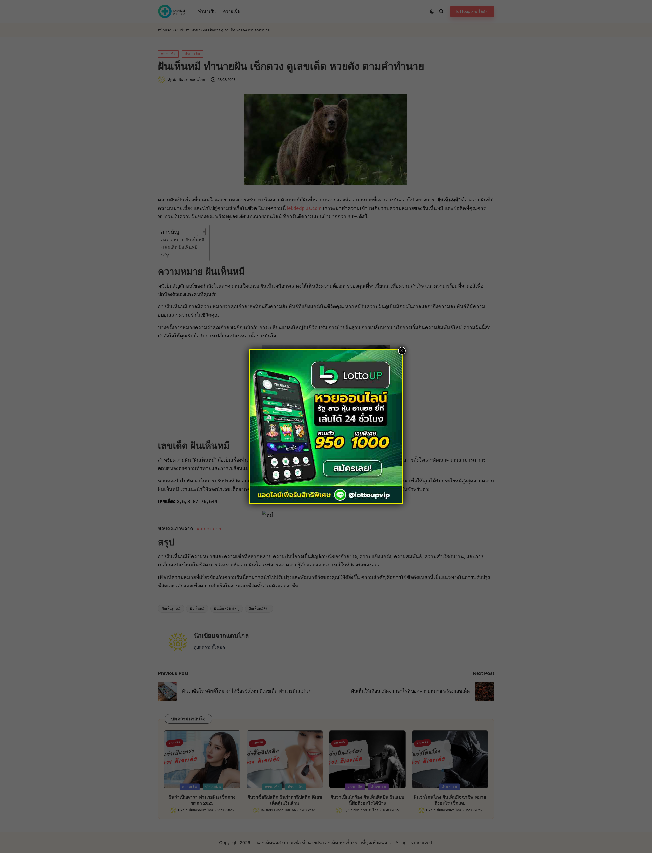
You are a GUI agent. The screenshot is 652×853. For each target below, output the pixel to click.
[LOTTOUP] (326, 426)
